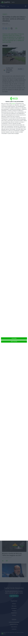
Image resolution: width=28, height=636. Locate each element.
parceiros (13, 103)
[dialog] (14, 318)
